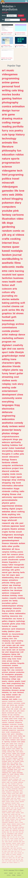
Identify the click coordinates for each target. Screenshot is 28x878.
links (23, 623)
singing (5, 494)
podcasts (18, 755)
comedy (18, 422)
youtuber (23, 824)
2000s (19, 194)
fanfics (15, 800)
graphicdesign (10, 355)
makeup (13, 334)
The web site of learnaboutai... (21, 32)
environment (18, 34)
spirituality (16, 442)
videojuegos (10, 186)
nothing (21, 511)
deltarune (7, 412)
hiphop (13, 654)
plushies (13, 663)
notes (19, 800)
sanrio (20, 348)
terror (10, 772)
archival (17, 860)
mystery (5, 598)
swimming (20, 743)
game (11, 114)
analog (3, 753)
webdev (4, 709)
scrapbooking (5, 777)
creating (9, 793)
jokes (16, 859)
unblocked (11, 722)
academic (9, 796)
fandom (7, 255)
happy (16, 856)
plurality (21, 720)
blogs (15, 439)
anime (6, 82)
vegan (3, 841)
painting (14, 302)
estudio (9, 804)
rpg (21, 369)
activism (5, 672)
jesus (10, 711)
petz (3, 783)
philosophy (9, 150)
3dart (13, 796)
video (19, 218)
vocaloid (6, 274)
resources (14, 616)
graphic (17, 681)
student (15, 695)
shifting (5, 851)
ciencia (18, 851)
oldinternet (14, 824)
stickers (4, 703)
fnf (10, 626)
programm (4, 844)
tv (21, 259)
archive (20, 324)
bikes (14, 815)
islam (3, 840)
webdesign (19, 450)
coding (6, 122)
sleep (4, 537)
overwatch (11, 838)
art (3, 70)
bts (11, 688)
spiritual (14, 848)
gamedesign (7, 608)
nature (6, 158)
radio (21, 491)
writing (6, 90)
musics (17, 819)
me (14, 341)
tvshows (6, 526)
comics (6, 106)
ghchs (12, 623)
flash (8, 734)
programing (15, 174)
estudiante (4, 780)
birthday (13, 595)
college (6, 718)
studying (5, 638)
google (16, 833)
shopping (6, 482)
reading (7, 126)
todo (13, 827)
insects (15, 736)
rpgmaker (22, 801)
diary (18, 202)
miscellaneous (19, 854)
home (14, 659)
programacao (10, 771)
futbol (10, 564)
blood (3, 830)
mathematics (20, 613)
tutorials (8, 801)
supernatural (20, 730)
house (14, 836)
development (9, 394)
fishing (3, 759)
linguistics (13, 562)
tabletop (18, 748)
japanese (15, 526)
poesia (18, 783)
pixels (18, 611)
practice (14, 811)
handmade (8, 812)
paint (7, 862)
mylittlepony (4, 804)
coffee (16, 453)
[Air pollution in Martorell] (7, 27)
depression (15, 785)
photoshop (21, 860)
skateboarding (8, 577)
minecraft (8, 182)
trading (20, 736)
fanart (12, 373)
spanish (18, 643)
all (13, 549)
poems (20, 552)
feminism (18, 668)
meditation (4, 824)
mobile (19, 796)
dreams (5, 562)
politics (6, 178)
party (3, 833)
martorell (4, 34)
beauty (17, 429)
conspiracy (4, 769)
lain (7, 575)
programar (5, 738)
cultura (8, 750)
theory (18, 803)
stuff (12, 285)
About (6, 873)
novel (8, 709)
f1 (10, 707)
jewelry (4, 681)
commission (4, 827)
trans (13, 359)
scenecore (19, 670)
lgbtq (17, 362)
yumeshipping (21, 827)
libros (17, 549)
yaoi (21, 523)
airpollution (9, 34)
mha (11, 836)
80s (12, 709)
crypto (5, 531)
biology (9, 59)
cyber (11, 726)
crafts (5, 239)
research (6, 523)
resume (16, 567)
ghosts (19, 795)
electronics (8, 408)
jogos (12, 575)
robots (11, 613)
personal (7, 86)
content (3, 809)
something (21, 844)
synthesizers (21, 830)
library (14, 776)
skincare (23, 740)
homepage (4, 761)
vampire (15, 809)
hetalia (3, 792)
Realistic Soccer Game (6, 58)
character (13, 803)
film (15, 142)
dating (7, 844)
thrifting (22, 761)
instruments (21, 840)
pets (22, 453)
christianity (18, 656)
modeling (14, 753)
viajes (8, 832)
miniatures (3, 857)
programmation (5, 815)
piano (18, 631)
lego (24, 736)
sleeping (18, 537)
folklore (3, 801)
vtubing (15, 835)
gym (10, 572)
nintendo (6, 491)
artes (14, 728)
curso (6, 783)
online (9, 636)
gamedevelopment (10, 540)
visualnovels (13, 559)
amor (11, 638)
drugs (6, 790)
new (14, 832)
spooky (23, 841)
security (8, 643)
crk (20, 811)
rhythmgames (11, 822)
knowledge (10, 769)
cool (16, 376)
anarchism (19, 701)
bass (9, 840)
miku (3, 740)
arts (15, 288)
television (6, 549)
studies (12, 852)
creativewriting (5, 822)
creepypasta (15, 593)
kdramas (7, 787)
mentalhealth (7, 567)
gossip (20, 841)
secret (6, 860)
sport (5, 352)
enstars (11, 774)
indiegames (6, 654)
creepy (7, 726)
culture (6, 292)
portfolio (18, 126)
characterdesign (17, 634)
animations (13, 580)
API (22, 873)
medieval (4, 767)
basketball (20, 448)
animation (18, 106)
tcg (6, 856)
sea (18, 862)
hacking (5, 445)
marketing (7, 338)
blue (23, 683)
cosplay (5, 474)
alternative (18, 485)
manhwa (5, 699)
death (8, 683)
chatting (15, 747)
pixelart (15, 331)
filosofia (19, 828)
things (20, 699)
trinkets (10, 736)
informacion (12, 819)
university (4, 793)
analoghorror (9, 792)
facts (3, 838)
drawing (7, 118)
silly (13, 292)
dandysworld (4, 811)
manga (16, 122)
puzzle (4, 559)
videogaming (5, 772)
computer (6, 465)
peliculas (5, 582)
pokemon (8, 202)
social (5, 448)
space (20, 274)
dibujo (6, 817)
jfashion (11, 631)
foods (19, 659)
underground (7, 820)
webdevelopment (9, 605)
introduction (7, 618)
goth (13, 316)
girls (18, 711)
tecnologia (19, 534)
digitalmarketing (9, 776)
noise (4, 661)
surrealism (11, 745)
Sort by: (4, 15)
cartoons (18, 214)
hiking (12, 582)
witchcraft (12, 520)
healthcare (8, 759)
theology (15, 782)
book (18, 482)
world (18, 753)
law (3, 652)
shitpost (10, 815)
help (3, 726)
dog (3, 611)
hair (8, 774)
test (14, 274)
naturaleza (14, 854)
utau (13, 670)
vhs (6, 758)
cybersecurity (15, 517)
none (4, 683)
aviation (9, 780)
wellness (4, 782)
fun (19, 150)
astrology (6, 570)
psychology (8, 324)
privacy (9, 661)
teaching (5, 616)
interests (14, 543)
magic (13, 476)
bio (10, 600)
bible (17, 764)
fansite (8, 650)
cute (4, 134)
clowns (22, 711)
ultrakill (17, 815)
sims (23, 828)
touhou (5, 613)
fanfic (22, 572)
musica (17, 118)
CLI (15, 873)
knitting (13, 552)
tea (13, 707)
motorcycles (4, 852)
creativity (18, 345)
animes (21, 528)
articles (18, 811)
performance (22, 808)
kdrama (21, 751)
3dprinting (7, 742)
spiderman (8, 808)
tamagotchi (17, 844)
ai (13, 234)
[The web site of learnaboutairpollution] (21, 27)
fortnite (5, 626)
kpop (11, 134)
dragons (11, 621)
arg (9, 234)
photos (6, 433)
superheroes (8, 803)
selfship (11, 806)
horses (15, 718)
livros (3, 707)
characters (8, 362)
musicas (18, 798)
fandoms (6, 462)
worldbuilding (11, 259)
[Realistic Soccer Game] (7, 53)
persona (4, 734)
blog (20, 90)
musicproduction (5, 800)
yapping (14, 772)
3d (14, 313)
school (6, 198)
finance (5, 543)
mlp (13, 482)
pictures (5, 677)
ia (17, 820)
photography (10, 102)
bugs (4, 520)
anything (12, 514)
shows (19, 313)
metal (22, 355)
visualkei (6, 841)
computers (9, 206)
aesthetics (7, 422)
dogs (10, 223)
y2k (4, 234)
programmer (12, 730)
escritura (10, 809)
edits (19, 859)
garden (12, 787)
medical (20, 747)
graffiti (8, 782)
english (5, 587)
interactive (17, 608)
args (21, 707)
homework (13, 783)
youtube (7, 210)
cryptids (23, 795)
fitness (13, 494)
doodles (5, 814)
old (8, 715)
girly (13, 716)
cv (5, 788)
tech (19, 170)
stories (6, 299)
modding (21, 598)
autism (22, 543)
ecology (16, 726)
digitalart (7, 345)
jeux (5, 846)
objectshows (13, 647)
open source (11, 870)
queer (15, 247)
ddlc (14, 859)
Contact (19, 875)
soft (15, 798)
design (6, 110)
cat (22, 306)
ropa (22, 748)
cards (12, 798)
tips (10, 854)
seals (16, 804)
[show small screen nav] (26, 1)
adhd (20, 825)
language (6, 479)
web (11, 194)
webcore (6, 442)
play (22, 806)
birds (4, 514)
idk (4, 223)
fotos (16, 836)
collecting (20, 557)
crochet (6, 306)
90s (18, 309)
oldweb (14, 462)
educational (10, 697)
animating (4, 832)
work (17, 46)
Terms (13, 875)
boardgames (9, 674)
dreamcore (20, 629)
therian (7, 740)
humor (19, 618)
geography (18, 674)
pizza (18, 623)
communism (6, 665)
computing (16, 715)
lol (12, 656)
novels (14, 626)
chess (20, 595)
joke (13, 844)
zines (20, 394)
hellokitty (5, 692)
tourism (18, 766)
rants (11, 782)
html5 (10, 537)
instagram (9, 824)
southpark (13, 742)
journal (16, 255)
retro (5, 194)
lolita (3, 711)
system (22, 559)
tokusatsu (9, 860)
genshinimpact (12, 790)
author (5, 755)
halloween (12, 764)
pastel (11, 718)
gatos (12, 502)
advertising (16, 840)
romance (14, 554)
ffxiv (8, 670)
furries (12, 531)
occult (19, 531)
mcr (24, 718)
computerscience (15, 732)
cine (15, 638)
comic (16, 231)
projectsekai (4, 862)
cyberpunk (7, 439)
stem (19, 836)
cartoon (5, 585)
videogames (10, 74)
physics (5, 502)
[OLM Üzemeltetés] (21, 40)
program (6, 341)
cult (12, 849)
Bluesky (22, 870)
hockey (10, 758)
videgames (4, 856)
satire (11, 828)
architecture (17, 465)
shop (13, 479)
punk (5, 309)
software (19, 338)
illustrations (4, 806)
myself (13, 641)
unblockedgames (10, 833)
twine (19, 713)
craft (21, 652)
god (8, 705)
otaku (18, 776)
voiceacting (14, 795)
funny (5, 373)
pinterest (12, 672)
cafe (24, 709)
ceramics (21, 785)
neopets (9, 849)
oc (22, 231)
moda (12, 474)
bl (2, 647)
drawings (17, 585)
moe (6, 825)
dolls (4, 546)
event (10, 738)
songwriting (15, 828)
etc (16, 295)
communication (22, 819)
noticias (16, 822)
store (6, 711)
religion (6, 369)
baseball (4, 728)
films (17, 263)
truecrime (17, 750)
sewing (6, 387)
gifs (18, 645)
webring (12, 856)
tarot (22, 567)
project (15, 468)
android (17, 707)
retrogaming (18, 722)
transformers (12, 701)
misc (20, 709)
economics (8, 753)
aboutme (7, 366)
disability (8, 835)
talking (21, 793)
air (3, 46)
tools (14, 692)
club (7, 857)
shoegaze (10, 811)
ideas (14, 751)
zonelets (15, 665)
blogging (17, 198)
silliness (12, 851)
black (5, 838)
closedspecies (16, 792)
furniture (13, 793)
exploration (10, 841)
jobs (9, 856)
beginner (3, 854)
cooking (15, 239)
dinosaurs (15, 690)
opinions (19, 857)
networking (4, 785)
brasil (23, 681)
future (20, 832)
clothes (6, 380)
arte (4, 114)
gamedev (8, 190)
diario (15, 851)
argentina (10, 857)
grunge (22, 690)
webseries (16, 774)
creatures (23, 843)
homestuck (8, 320)
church (3, 825)
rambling (3, 843)
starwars (4, 715)
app (10, 585)
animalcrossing (15, 841)
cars (11, 271)
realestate (5, 716)
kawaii (6, 251)
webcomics (8, 419)
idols (23, 832)
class (10, 830)
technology (9, 138)
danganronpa (14, 652)
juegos (19, 508)
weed (18, 740)
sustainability (15, 780)
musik (19, 849)
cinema (15, 306)
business (18, 278)
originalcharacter (15, 825)
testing (5, 508)
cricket (20, 764)
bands (16, 756)
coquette (13, 598)
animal (9, 817)
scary (19, 769)
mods (3, 790)
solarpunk (19, 824)
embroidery (16, 838)
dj (8, 720)
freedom (20, 756)
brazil (23, 769)
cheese (8, 846)
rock (14, 383)
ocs (11, 130)
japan (19, 476)
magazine (10, 785)
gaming (6, 98)
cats (14, 90)
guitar (20, 373)
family (15, 600)
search (10, 766)
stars (4, 650)
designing (16, 688)
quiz (22, 817)
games (15, 82)
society (23, 796)
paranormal (6, 656)
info (18, 514)
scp (5, 833)
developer (18, 590)
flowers (13, 459)
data (20, 647)
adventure (6, 629)
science (20, 46)
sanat (16, 814)
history (20, 134)
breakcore (5, 663)
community (8, 398)
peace (14, 857)
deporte (4, 713)
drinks (22, 859)
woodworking (6, 859)
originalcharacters (10, 436)
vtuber (11, 448)
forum (3, 743)
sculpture (4, 764)
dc (2, 742)
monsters (4, 750)
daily (19, 814)
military (16, 827)
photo (21, 554)
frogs (20, 780)
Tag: (3, 19)
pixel (7, 652)
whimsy (20, 605)
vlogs (19, 804)
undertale (14, 471)
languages (7, 405)
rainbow (11, 846)
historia (12, 705)
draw (9, 716)
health (12, 281)
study (5, 426)
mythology (20, 621)
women (17, 777)
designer (8, 852)
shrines (11, 800)
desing (20, 838)
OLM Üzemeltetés (19, 45)
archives (12, 801)
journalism (6, 603)
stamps (5, 580)
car (11, 692)
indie (11, 352)
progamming (16, 683)
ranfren (3, 860)
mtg (15, 808)
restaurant (21, 758)
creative (5, 476)
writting (18, 759)
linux (16, 243)
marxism (22, 836)
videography (5, 724)
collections (18, 843)
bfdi (18, 654)
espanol (12, 840)
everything (8, 401)
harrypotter (16, 787)
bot (2, 814)
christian (4, 771)
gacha (3, 787)
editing (6, 359)
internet (7, 243)
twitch (11, 668)
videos (20, 234)
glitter (24, 815)
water (3, 788)
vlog (3, 695)
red (21, 851)
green (7, 743)
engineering (8, 415)
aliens (17, 577)
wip (12, 523)
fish (8, 554)
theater (4, 705)
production (20, 672)
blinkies (18, 505)
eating (14, 766)
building (9, 788)
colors (14, 759)
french (22, 804)
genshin (11, 557)
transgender (19, 564)
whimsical (19, 835)
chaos (19, 817)
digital (12, 508)
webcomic (8, 267)
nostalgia (17, 251)
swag (9, 659)
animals (7, 142)
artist (5, 334)
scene (18, 398)
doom (3, 732)
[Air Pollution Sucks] (7, 40)
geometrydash (19, 848)
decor (9, 814)
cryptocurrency (15, 830)
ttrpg (17, 405)
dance (21, 334)
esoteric (23, 800)
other (9, 546)
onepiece (8, 798)
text (15, 771)
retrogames (15, 779)
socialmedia (19, 686)
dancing (16, 572)
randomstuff (20, 833)
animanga (22, 753)
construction (13, 724)
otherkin (9, 761)
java (21, 750)
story (20, 383)
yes (8, 747)
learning (19, 270)
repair (3, 846)
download (11, 862)
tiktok (11, 747)
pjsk (14, 645)
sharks (23, 703)
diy (22, 309)
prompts (11, 859)
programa (4, 774)
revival (3, 828)
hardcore (17, 761)
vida (13, 761)
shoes (8, 763)
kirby (11, 763)
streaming (7, 376)
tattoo (17, 790)
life (16, 190)
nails (20, 779)
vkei (12, 643)
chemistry (21, 705)
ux (8, 806)
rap (15, 587)
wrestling (5, 668)
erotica (3, 798)
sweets (12, 820)
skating (12, 720)
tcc (2, 755)
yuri (21, 577)
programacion (11, 162)
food (17, 86)
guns (18, 808)
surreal (23, 780)
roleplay (6, 383)
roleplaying (6, 641)
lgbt (4, 348)
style (3, 645)
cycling (3, 795)
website (14, 299)
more (12, 835)
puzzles (5, 600)
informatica (7, 485)
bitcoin (15, 743)
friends (16, 366)
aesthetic (8, 263)
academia (16, 763)
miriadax (10, 844)
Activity (5, 12)
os (16, 817)
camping (13, 814)
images (20, 718)
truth (3, 803)
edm (14, 755)
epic (16, 745)
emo (4, 271)
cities (3, 859)
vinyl (15, 820)
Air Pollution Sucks (5, 45)
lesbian (8, 695)
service (13, 767)
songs (4, 670)
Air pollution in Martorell (6, 32)
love (21, 190)
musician (19, 856)
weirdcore (6, 468)
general (10, 779)
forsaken (13, 812)
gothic (17, 570)
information (7, 488)
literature (7, 146)
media (20, 267)
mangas (10, 755)
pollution (23, 34)
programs (19, 809)
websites (6, 511)
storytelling (7, 450)
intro (11, 587)
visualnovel (7, 756)
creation (18, 771)
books (16, 94)
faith (23, 852)
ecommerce (17, 703)
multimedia (5, 730)
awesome (4, 701)
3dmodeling (6, 690)
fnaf (20, 445)
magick (11, 848)
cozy (3, 697)
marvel (4, 572)
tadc (2, 851)
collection (4, 722)
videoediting (19, 734)
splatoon (5, 593)
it (11, 453)
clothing (21, 479)
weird (21, 426)
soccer (5, 456)
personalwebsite (9, 500)
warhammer (23, 849)
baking (5, 302)
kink (17, 846)
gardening (8, 227)
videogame (9, 170)
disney (21, 822)
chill (22, 759)
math (19, 281)
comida (6, 331)
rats (10, 777)
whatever (4, 720)
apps (18, 575)
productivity (19, 852)
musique (7, 828)
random (7, 231)
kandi (18, 742)
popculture (10, 611)
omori (18, 697)
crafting (15, 491)
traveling (20, 641)
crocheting (22, 787)
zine (20, 616)
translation (20, 728)
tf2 (3, 674)
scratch (16, 709)
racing (22, 766)
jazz (16, 713)
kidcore (15, 769)
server (12, 808)
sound (12, 750)
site (17, 523)
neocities (13, 817)
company (4, 812)
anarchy (17, 801)
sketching (9, 751)
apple (3, 820)
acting (7, 707)
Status (8, 875)
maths (15, 699)
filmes (4, 686)
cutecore (7, 288)
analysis (4, 766)
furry (5, 130)
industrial (7, 830)
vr (19, 562)
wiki (12, 570)
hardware (13, 740)
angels (12, 756)
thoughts (6, 453)
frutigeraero (7, 534)
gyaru (18, 582)
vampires (5, 552)
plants (14, 369)
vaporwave (18, 497)
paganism (4, 835)
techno (6, 745)
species (20, 815)
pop (11, 715)
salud (3, 745)
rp (10, 634)
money (5, 517)
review (7, 809)
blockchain (18, 812)
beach (8, 838)
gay (20, 439)
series (11, 309)
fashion (17, 98)
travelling (5, 688)
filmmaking (6, 679)
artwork (22, 755)
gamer (13, 734)
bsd (3, 756)
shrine (4, 659)
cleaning (4, 763)
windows (5, 595)
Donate (11, 873)
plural (8, 764)
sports (15, 158)
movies (6, 94)
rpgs (18, 679)
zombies (15, 852)
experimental (8, 505)
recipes (9, 645)
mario (14, 711)
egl (7, 766)
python (14, 603)
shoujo (3, 819)
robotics (11, 681)
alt (17, 650)
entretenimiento (4, 849)
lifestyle (19, 352)
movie (19, 474)
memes (6, 247)
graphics (7, 313)
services (10, 728)
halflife (22, 857)
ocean (4, 636)
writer (9, 795)
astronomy (7, 497)
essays (5, 564)
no (3, 643)
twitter (23, 838)
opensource (8, 748)
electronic (10, 703)
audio (6, 647)
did (21, 783)
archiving (13, 860)
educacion (14, 456)
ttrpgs (16, 488)
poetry (19, 130)
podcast (20, 677)
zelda (8, 836)
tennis (3, 776)
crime (11, 832)
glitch (17, 793)
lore (21, 468)
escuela (21, 726)
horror (15, 110)
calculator (9, 827)
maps (17, 751)
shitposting (20, 782)
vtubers (17, 716)
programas (15, 758)
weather (11, 743)
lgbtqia (23, 742)
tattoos (3, 747)
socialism (20, 745)
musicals (5, 623)
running (16, 661)
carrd (13, 629)
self (16, 857)
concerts (4, 796)
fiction (5, 285)
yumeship (20, 724)
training (9, 825)
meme (19, 587)
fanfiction (7, 278)
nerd (21, 738)
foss (16, 796)
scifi (22, 302)
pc (2, 718)
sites (9, 783)
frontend (8, 851)
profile (16, 546)
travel (15, 178)
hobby (4, 631)
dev (20, 695)
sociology (4, 751)
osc (14, 618)
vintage (15, 433)
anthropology (20, 772)
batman (3, 808)
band (22, 526)
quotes (21, 792)
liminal (21, 790)
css (14, 348)
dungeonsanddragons (5, 848)
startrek (22, 812)
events (4, 557)
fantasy (6, 214)
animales (4, 736)
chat (19, 494)
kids (19, 806)
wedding (9, 767)
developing (7, 854)
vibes (20, 820)
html (5, 174)
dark (14, 650)
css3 (14, 846)
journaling (7, 295)
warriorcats (16, 738)
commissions (9, 327)
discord (5, 471)
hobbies (14, 445)
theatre (13, 528)
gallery (5, 621)
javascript (7, 429)
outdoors (10, 686)
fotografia (20, 663)
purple (3, 758)
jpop (16, 705)
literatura (20, 692)
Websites (7, 6)
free (11, 590)
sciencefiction (5, 779)
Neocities (6, 870)
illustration (9, 218)
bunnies (22, 650)
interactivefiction (8, 843)
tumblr (8, 732)
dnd (9, 348)
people (3, 748)
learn (20, 763)
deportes (16, 636)
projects (6, 528)
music (10, 70)
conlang (16, 806)
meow (22, 645)
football (6, 316)
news (5, 281)
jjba (6, 795)
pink (16, 210)
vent (10, 699)
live (13, 804)
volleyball (12, 677)
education (8, 154)
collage (13, 679)
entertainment (10, 391)
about (13, 511)
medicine (5, 590)
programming (10, 78)
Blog (19, 873)
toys (3, 575)
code (13, 387)
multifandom (14, 843)
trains (22, 716)
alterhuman (21, 788)
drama (13, 748)
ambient (22, 774)
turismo (13, 777)
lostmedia (7, 819)
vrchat (16, 832)
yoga (16, 720)
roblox (20, 154)
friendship (18, 767)
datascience (15, 862)
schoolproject (15, 788)
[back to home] (2, 2)
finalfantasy (16, 849)
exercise (6, 840)
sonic (14, 380)
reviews (13, 426)
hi (6, 747)
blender (5, 634)
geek (3, 817)
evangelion (4, 836)
